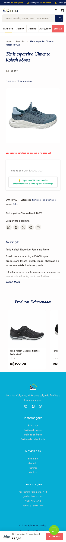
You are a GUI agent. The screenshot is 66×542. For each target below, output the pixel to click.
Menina (20, 29)
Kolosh (16, 204)
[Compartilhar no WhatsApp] (9, 227)
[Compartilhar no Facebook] (16, 227)
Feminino (8, 29)
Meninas (33, 468)
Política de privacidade (33, 439)
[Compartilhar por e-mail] (38, 227)
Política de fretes (33, 434)
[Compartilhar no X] (23, 227)
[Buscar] (59, 18)
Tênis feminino (24, 81)
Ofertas (58, 29)
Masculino (45, 29)
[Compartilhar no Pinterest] (31, 227)
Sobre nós (33, 425)
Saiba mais (13, 282)
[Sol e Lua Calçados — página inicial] (27, 10)
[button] (54, 530)
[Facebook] (33, 406)
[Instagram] (25, 406)
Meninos (33, 472)
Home (8, 41)
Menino (32, 29)
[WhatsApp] (40, 406)
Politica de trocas (33, 430)
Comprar (54, 536)
